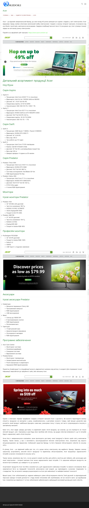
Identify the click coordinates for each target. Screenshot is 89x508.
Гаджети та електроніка (23, 15)
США (12, 15)
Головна (5, 15)
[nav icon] (85, 4)
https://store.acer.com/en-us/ (38, 33)
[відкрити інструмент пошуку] (82, 4)
